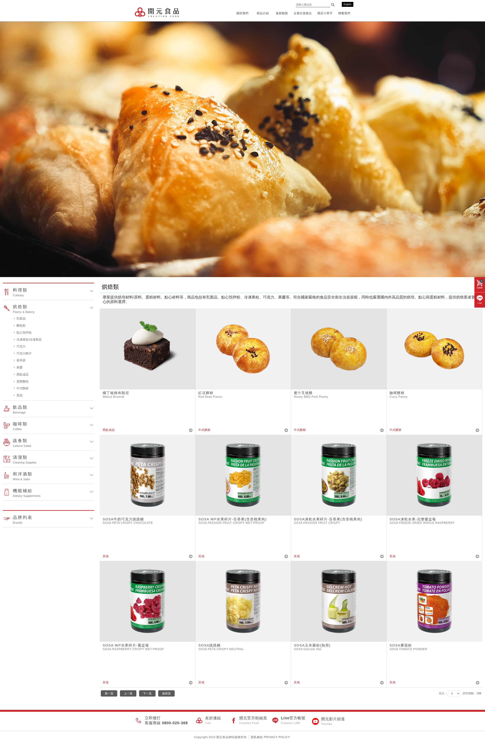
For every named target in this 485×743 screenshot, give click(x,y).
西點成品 (22, 374)
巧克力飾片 (24, 353)
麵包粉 (21, 325)
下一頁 (147, 693)
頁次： (443, 693)
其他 (19, 395)
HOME (157, 12)
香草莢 (21, 360)
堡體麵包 (22, 381)
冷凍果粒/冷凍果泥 (28, 339)
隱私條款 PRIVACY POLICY (270, 737)
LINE (480, 303)
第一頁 (109, 693)
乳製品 (21, 318)
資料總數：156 (471, 693)
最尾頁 (166, 693)
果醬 (19, 367)
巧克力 (21, 346)
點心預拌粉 (24, 332)
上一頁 (128, 693)
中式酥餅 (22, 388)
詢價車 (480, 284)
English (347, 4)
